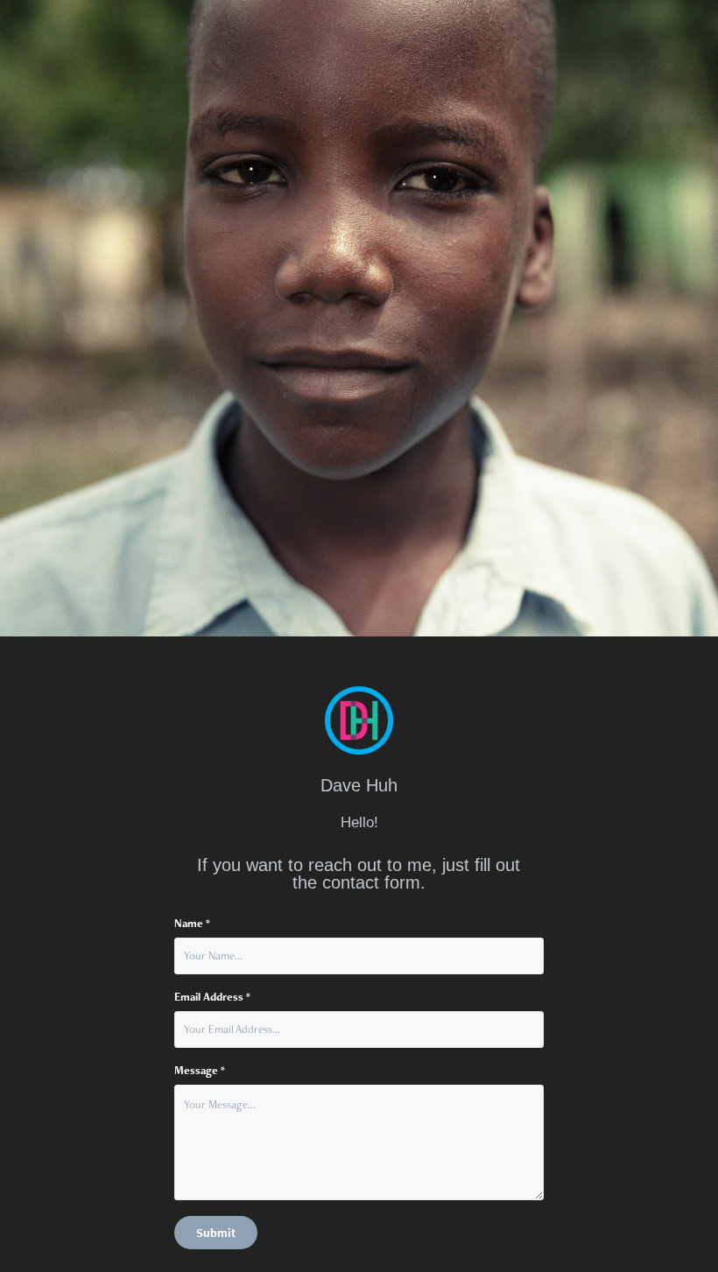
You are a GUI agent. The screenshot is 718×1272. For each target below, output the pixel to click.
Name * (192, 924)
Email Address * (212, 997)
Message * (199, 1071)
